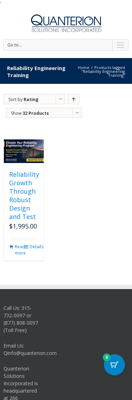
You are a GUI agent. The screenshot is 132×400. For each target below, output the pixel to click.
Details (34, 247)
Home (83, 67)
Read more (19, 250)
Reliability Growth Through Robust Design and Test (24, 195)
